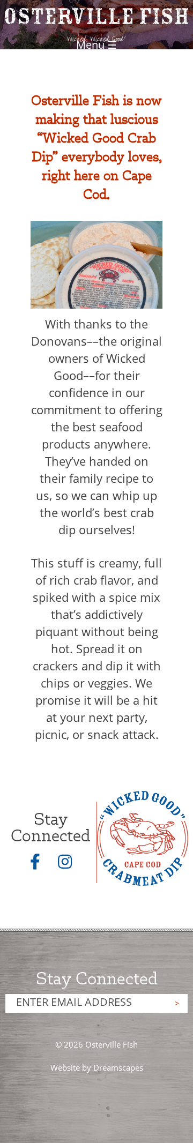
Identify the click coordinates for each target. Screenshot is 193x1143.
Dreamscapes (118, 1067)
